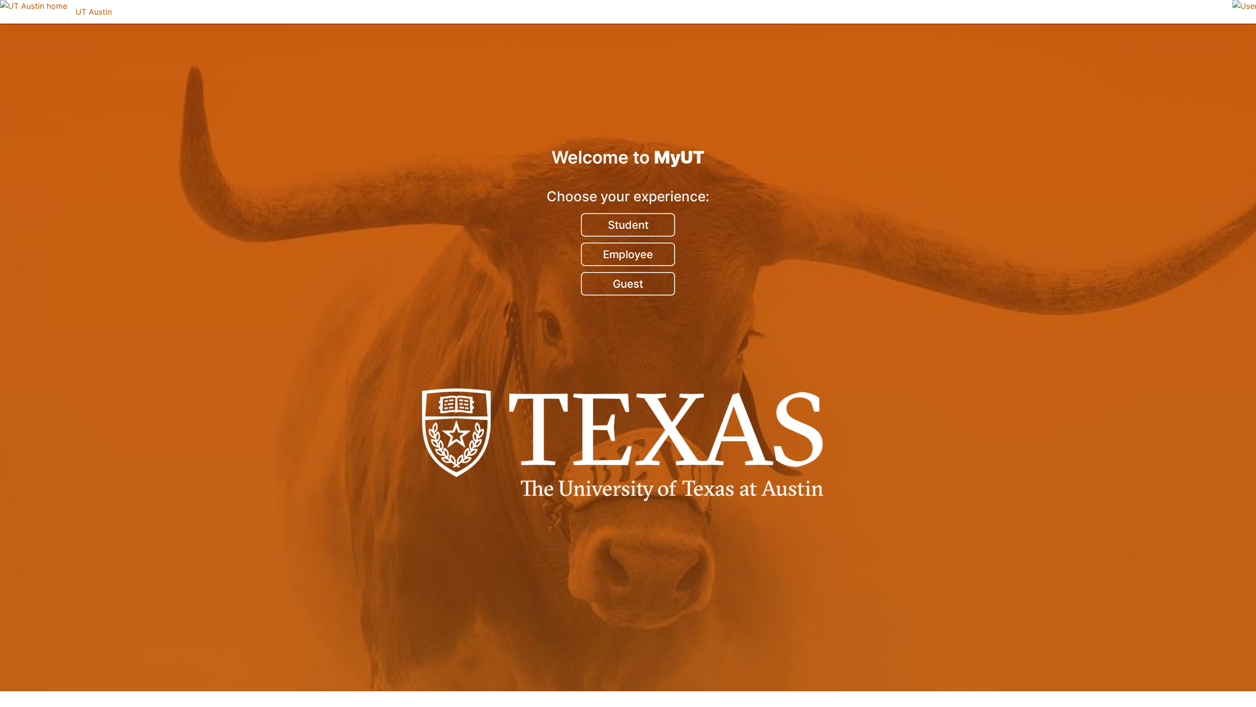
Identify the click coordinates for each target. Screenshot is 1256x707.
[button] (1244, 12)
